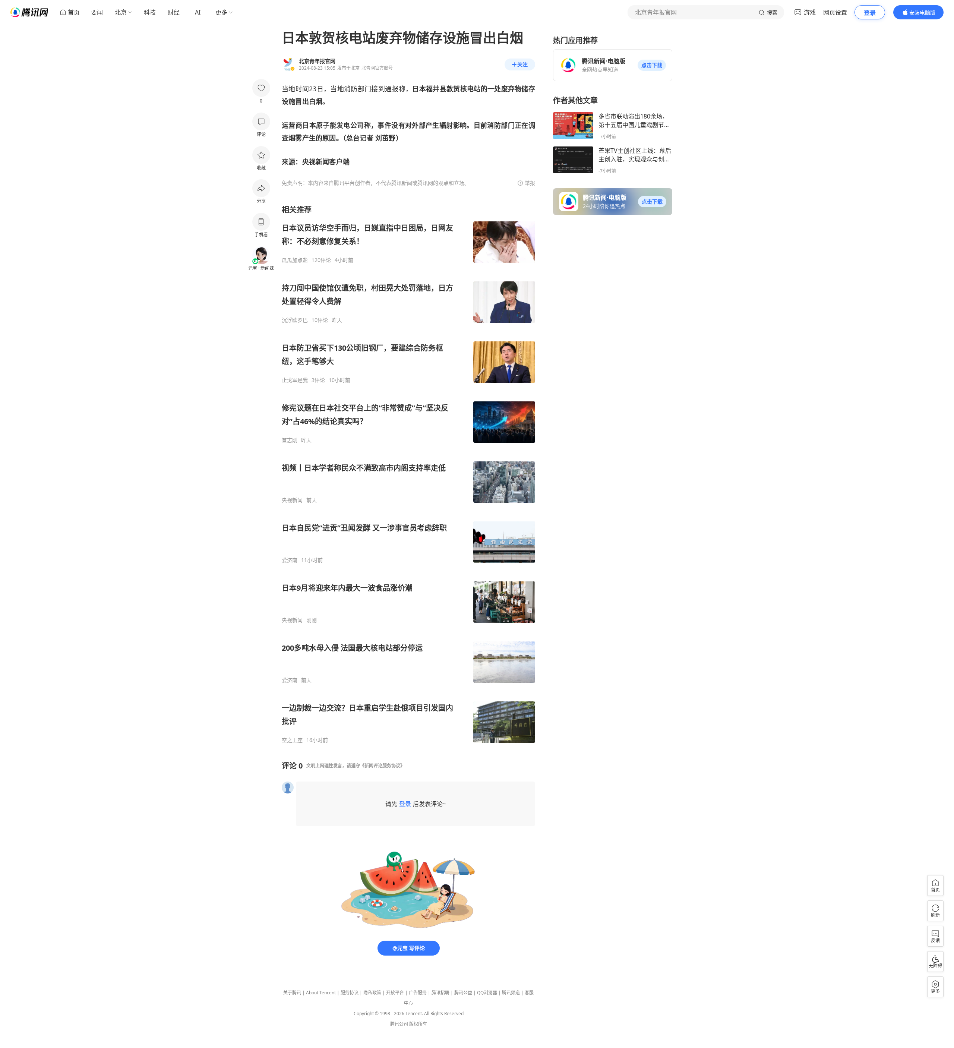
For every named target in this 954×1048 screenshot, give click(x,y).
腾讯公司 (399, 1024)
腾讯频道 (511, 992)
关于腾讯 (292, 992)
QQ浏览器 (487, 992)
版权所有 (418, 1024)
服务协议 (349, 992)
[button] (652, 65)
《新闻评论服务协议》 (382, 766)
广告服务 (418, 992)
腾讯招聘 (440, 992)
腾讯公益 (463, 992)
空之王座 (292, 740)
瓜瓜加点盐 (295, 260)
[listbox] (408, 474)
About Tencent (321, 992)
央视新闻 (292, 500)
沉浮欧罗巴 (295, 320)
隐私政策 (372, 992)
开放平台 (395, 992)
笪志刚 (289, 440)
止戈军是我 (295, 380)
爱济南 (289, 560)
